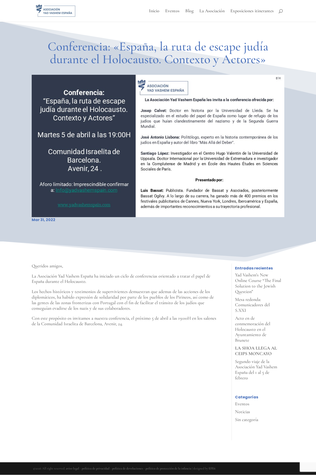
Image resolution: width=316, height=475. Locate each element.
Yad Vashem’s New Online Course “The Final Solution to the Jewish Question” (258, 283)
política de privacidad (95, 468)
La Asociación (212, 11)
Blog (189, 11)
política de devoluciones (127, 468)
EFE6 (212, 468)
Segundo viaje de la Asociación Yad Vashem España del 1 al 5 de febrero (256, 370)
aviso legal (72, 468)
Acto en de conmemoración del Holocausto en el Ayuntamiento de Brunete (252, 329)
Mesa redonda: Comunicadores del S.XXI (252, 305)
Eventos (172, 11)
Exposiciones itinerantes (252, 11)
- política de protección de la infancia (167, 468)
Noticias (242, 412)
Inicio (154, 11)
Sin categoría (246, 419)
